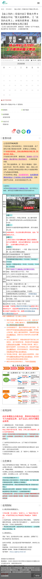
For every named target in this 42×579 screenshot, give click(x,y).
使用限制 (6, 505)
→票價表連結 (32, 294)
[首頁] (5, 3)
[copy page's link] (18, 132)
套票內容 (6, 138)
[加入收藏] (13, 132)
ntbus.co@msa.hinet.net (18, 552)
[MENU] (38, 3)
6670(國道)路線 (8, 314)
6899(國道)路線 (29, 311)
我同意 (37, 576)
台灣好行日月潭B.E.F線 (23, 306)
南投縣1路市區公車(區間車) (28, 309)
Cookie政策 (4, 575)
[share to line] (24, 132)
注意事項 (6, 461)
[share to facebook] (29, 132)
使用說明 (6, 410)
